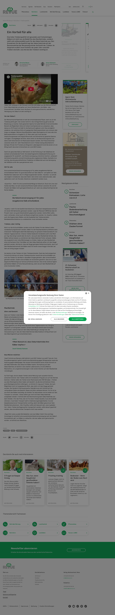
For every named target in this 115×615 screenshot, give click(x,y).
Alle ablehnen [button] (59, 319)
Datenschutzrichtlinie (78, 314)
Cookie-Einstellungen (58, 314)
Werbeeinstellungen (61, 312)
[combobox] (86, 293)
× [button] (88, 293)
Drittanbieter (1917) (34, 306)
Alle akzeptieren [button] (77, 319)
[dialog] (57, 307)
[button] (35, 319)
